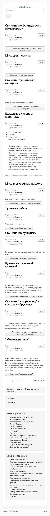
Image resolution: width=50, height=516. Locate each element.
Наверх (44, 511)
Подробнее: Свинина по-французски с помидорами (26, 49)
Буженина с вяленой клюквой (19, 264)
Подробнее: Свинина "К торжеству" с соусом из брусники (26, 333)
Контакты (11, 402)
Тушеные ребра (16, 208)
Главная (11, 398)
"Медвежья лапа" (17, 339)
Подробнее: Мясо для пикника (21, 75)
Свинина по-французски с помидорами (23, 26)
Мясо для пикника (18, 55)
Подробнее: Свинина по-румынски (22, 258)
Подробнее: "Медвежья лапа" (21, 374)
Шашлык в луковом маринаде (19, 115)
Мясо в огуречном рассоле (23, 183)
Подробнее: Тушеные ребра (20, 228)
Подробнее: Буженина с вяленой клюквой (25, 296)
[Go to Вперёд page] (19, 381)
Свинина (18, 37)
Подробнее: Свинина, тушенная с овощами (26, 107)
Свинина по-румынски (21, 233)
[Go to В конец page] (24, 381)
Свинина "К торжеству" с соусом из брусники (22, 302)
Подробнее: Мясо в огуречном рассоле (24, 203)
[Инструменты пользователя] (41, 35)
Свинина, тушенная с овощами (20, 81)
